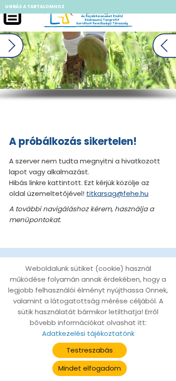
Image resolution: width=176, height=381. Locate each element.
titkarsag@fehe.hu (117, 193)
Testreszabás (89, 350)
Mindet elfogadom (89, 368)
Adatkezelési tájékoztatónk (88, 333)
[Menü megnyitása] (12, 16)
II (128, 64)
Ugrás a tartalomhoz (35, 6)
